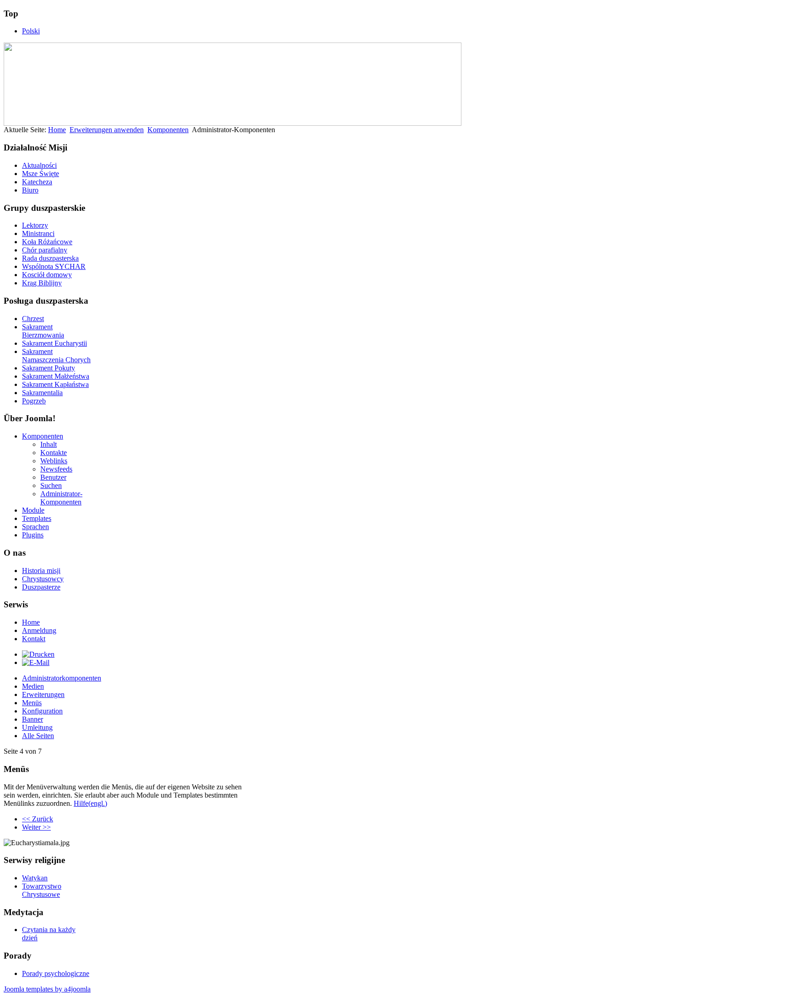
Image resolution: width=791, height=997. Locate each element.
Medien (33, 686)
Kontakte (53, 452)
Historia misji (41, 570)
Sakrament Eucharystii (54, 343)
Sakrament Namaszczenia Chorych (56, 356)
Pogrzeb (34, 401)
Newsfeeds (56, 469)
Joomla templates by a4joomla (47, 989)
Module (33, 510)
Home (57, 130)
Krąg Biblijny (42, 283)
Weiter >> (36, 827)
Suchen (51, 485)
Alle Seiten (38, 736)
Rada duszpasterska (50, 258)
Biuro (30, 190)
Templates (36, 518)
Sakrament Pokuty (48, 368)
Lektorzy (35, 225)
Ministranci (38, 233)
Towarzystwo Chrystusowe (41, 890)
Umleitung (37, 727)
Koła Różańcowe (47, 242)
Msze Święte (40, 173)
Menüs (32, 703)
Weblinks (53, 461)
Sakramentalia (42, 393)
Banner (32, 719)
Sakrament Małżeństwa (55, 376)
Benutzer (53, 477)
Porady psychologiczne (55, 973)
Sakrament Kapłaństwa (55, 384)
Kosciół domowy (47, 275)
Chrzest (33, 318)
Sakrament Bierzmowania (43, 331)
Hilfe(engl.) (90, 803)
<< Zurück (37, 819)
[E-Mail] (35, 662)
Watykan (35, 878)
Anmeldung (39, 630)
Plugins (32, 535)
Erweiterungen (43, 694)
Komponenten (168, 130)
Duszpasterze (41, 587)
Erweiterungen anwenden (107, 130)
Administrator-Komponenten (61, 498)
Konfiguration (42, 711)
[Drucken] (38, 654)
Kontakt (33, 639)
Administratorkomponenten (61, 678)
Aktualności (39, 165)
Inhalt (48, 444)
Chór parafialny (44, 250)
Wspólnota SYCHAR (54, 266)
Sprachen (35, 527)
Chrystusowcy (43, 579)
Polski (31, 31)
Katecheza (37, 182)
